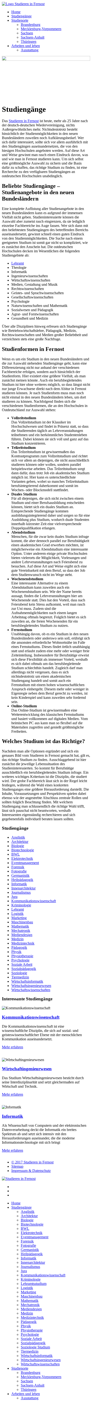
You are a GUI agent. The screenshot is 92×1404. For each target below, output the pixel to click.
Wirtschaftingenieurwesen (27, 1068)
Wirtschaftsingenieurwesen (31, 986)
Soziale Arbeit (21, 964)
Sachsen (27, 33)
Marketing (19, 918)
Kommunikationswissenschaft (33, 901)
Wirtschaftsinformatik (27, 981)
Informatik (19, 884)
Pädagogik (19, 947)
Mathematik (20, 926)
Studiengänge (21, 16)
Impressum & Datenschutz (31, 1171)
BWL (15, 854)
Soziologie (19, 973)
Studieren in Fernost (24, 121)
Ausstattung (29, 50)
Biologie (17, 846)
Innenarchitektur (23, 888)
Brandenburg (30, 25)
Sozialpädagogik (23, 969)
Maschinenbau (22, 922)
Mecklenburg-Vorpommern (41, 29)
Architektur (19, 842)
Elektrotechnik (22, 859)
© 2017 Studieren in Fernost (32, 1162)
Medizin (17, 939)
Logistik (17, 914)
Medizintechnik (22, 943)
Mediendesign (21, 935)
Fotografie (19, 871)
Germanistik (20, 875)
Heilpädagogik (22, 880)
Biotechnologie (22, 850)
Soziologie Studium (35, 1347)
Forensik (17, 867)
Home (16, 12)
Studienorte (19, 20)
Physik (16, 952)
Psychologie (20, 960)
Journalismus (21, 892)
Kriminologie (21, 905)
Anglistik (18, 837)
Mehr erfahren (12, 1047)
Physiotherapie (22, 956)
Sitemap (17, 1166)
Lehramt (17, 263)
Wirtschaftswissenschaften (30, 990)
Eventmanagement (25, 863)
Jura (14, 897)
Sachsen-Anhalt (32, 37)
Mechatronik (20, 931)
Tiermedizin (20, 977)
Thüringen (28, 42)
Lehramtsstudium (33, 1284)
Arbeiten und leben (25, 46)
